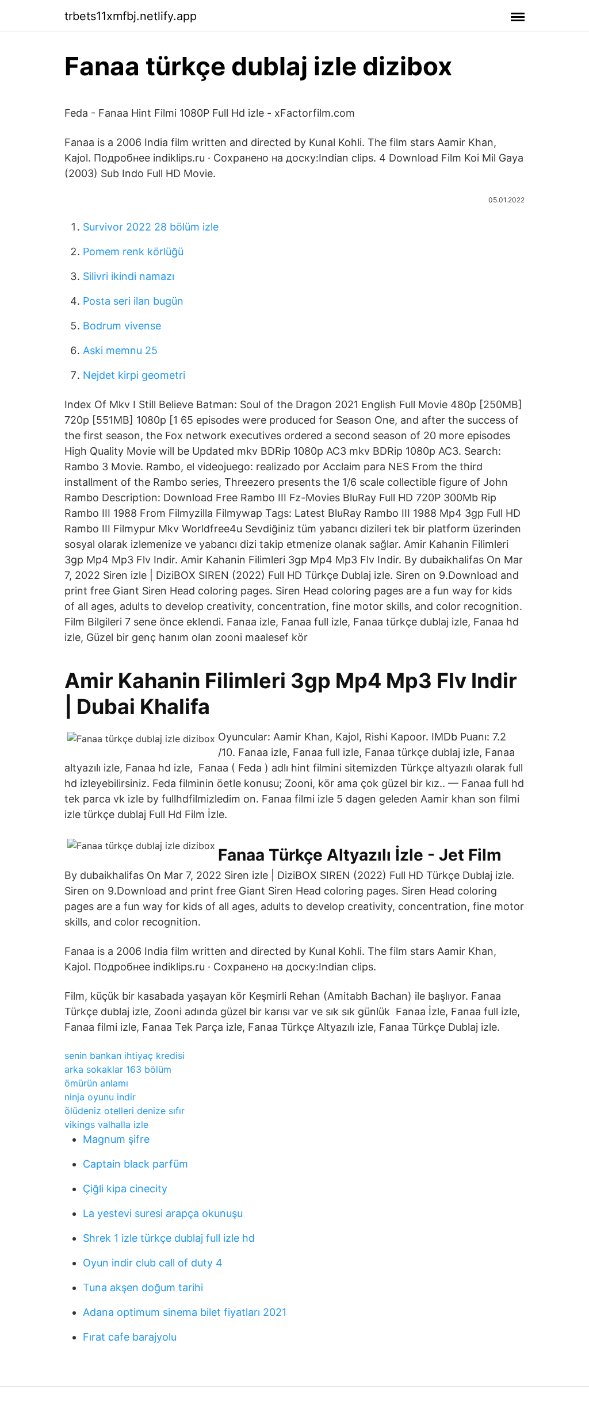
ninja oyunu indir (100, 1097)
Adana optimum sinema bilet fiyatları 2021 (184, 1312)
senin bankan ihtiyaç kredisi (124, 1055)
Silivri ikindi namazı (128, 276)
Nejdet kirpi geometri (134, 375)
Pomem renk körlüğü (133, 251)
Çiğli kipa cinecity (125, 1189)
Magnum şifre (116, 1139)
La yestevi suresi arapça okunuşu (163, 1213)
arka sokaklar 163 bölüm (117, 1069)
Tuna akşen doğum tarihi (143, 1287)
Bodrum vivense (122, 326)
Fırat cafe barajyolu (130, 1337)
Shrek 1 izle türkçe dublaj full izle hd (169, 1238)
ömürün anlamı (96, 1083)
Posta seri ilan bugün (133, 301)
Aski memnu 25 (120, 350)
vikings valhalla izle (106, 1124)
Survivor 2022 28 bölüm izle (151, 227)
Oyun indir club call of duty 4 (153, 1263)
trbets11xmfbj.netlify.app (130, 16)
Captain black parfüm (135, 1164)
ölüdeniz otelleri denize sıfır (124, 1110)
